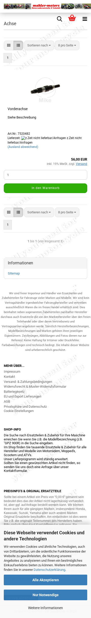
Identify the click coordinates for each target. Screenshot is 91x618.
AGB (7, 401)
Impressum (12, 371)
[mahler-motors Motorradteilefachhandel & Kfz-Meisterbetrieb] (45, 6)
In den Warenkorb (46, 188)
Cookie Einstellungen (19, 411)
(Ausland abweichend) (23, 147)
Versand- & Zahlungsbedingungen (28, 382)
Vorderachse (18, 109)
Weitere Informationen (45, 608)
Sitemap (14, 273)
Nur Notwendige (46, 595)
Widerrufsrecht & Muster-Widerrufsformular (35, 386)
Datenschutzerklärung (49, 570)
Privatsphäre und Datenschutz (25, 406)
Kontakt (9, 377)
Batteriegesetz (14, 391)
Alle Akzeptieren (45, 580)
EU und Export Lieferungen (22, 396)
